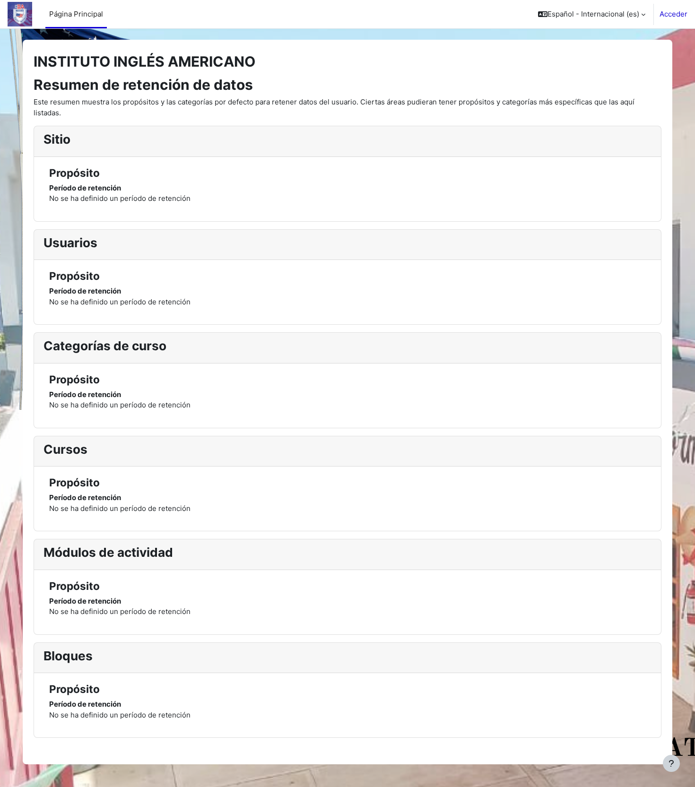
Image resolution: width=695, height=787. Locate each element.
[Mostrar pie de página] (671, 763)
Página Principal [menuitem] (76, 13)
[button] (592, 14)
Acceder (673, 13)
